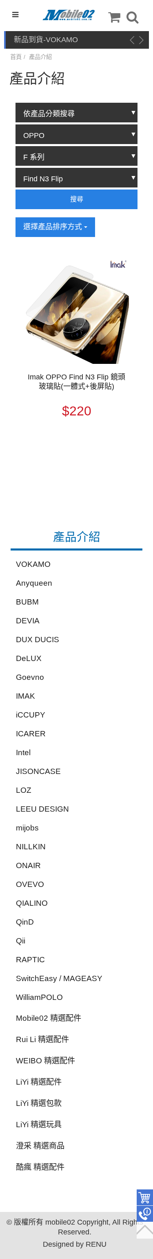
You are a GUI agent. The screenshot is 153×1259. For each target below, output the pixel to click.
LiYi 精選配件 (39, 1082)
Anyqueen (34, 583)
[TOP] (145, 1230)
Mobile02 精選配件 (48, 1018)
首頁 (16, 57)
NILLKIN (31, 846)
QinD (25, 922)
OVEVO (30, 884)
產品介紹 (40, 57)
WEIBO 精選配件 (45, 1060)
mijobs (27, 828)
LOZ (23, 790)
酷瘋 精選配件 (40, 1167)
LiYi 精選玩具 (39, 1124)
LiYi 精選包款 (39, 1103)
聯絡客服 (145, 1214)
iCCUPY (30, 715)
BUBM (27, 602)
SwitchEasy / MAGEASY (59, 978)
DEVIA (28, 620)
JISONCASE (38, 771)
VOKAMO (33, 564)
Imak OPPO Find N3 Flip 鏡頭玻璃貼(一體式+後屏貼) (76, 381)
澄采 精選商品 (40, 1146)
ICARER (31, 733)
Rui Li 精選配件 (42, 1039)
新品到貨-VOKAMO (46, 40)
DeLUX (29, 658)
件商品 (145, 1197)
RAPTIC (30, 959)
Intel (23, 752)
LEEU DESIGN (42, 809)
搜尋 (76, 199)
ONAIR (28, 865)
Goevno (30, 677)
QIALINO (32, 903)
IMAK (25, 696)
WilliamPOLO (39, 997)
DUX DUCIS (37, 639)
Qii (20, 940)
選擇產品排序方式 (53, 227)
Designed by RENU (74, 1244)
